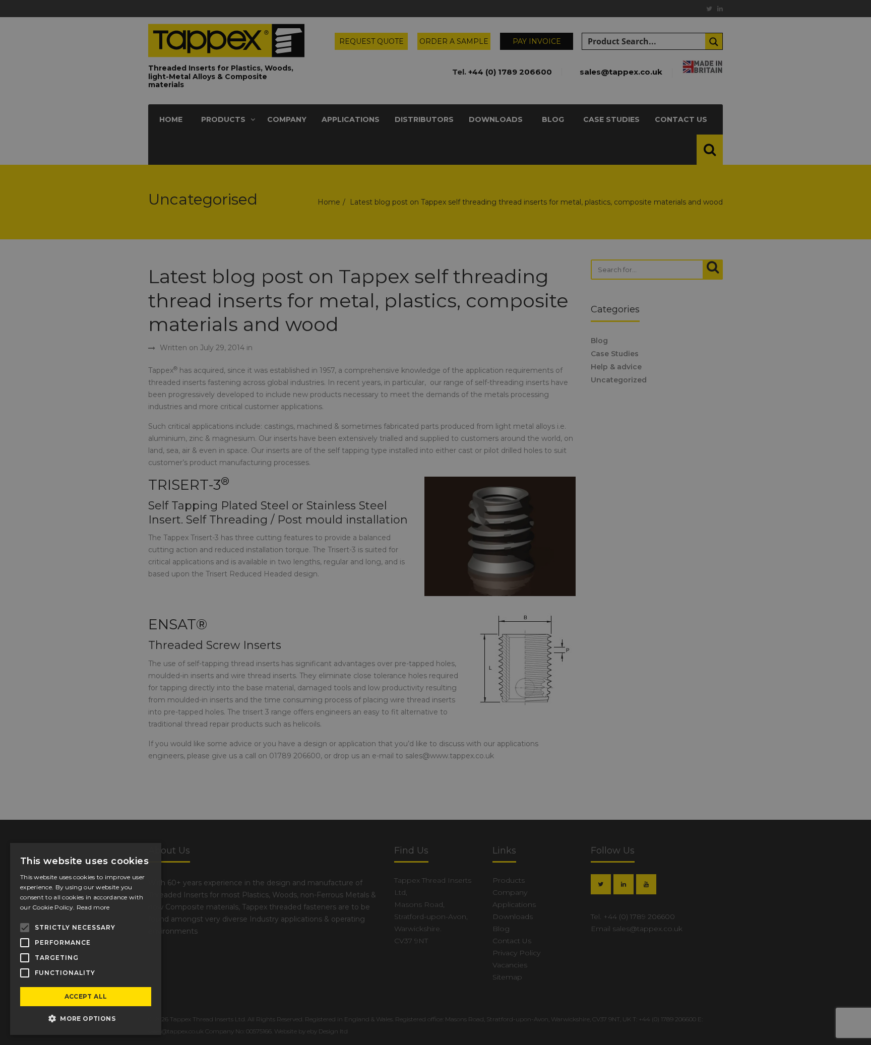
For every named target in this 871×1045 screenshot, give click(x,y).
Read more (93, 907)
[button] (85, 1019)
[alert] (435, 522)
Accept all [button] (86, 996)
